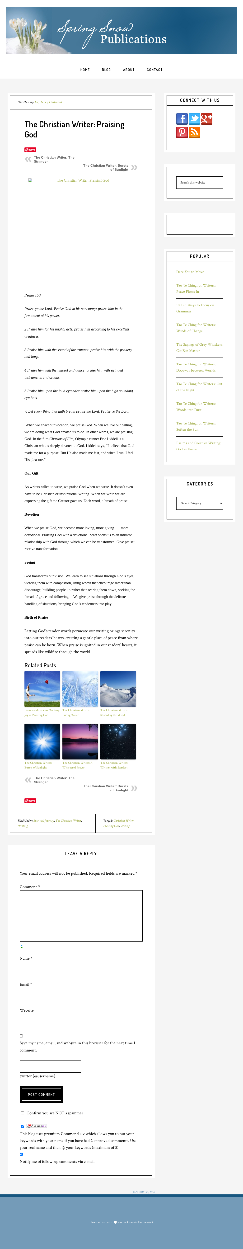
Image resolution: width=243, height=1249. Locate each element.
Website (27, 1010)
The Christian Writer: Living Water (76, 712)
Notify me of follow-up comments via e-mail (57, 1161)
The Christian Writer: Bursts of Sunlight (38, 765)
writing (125, 826)
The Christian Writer (68, 821)
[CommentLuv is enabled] (36, 1126)
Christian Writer (123, 821)
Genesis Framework (140, 1222)
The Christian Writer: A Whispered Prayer (77, 765)
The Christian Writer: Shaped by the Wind (114, 712)
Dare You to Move (190, 271)
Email (26, 984)
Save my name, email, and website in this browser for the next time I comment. (77, 1046)
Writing (23, 826)
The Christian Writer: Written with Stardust (114, 765)
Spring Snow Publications (121, 30)
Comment (30, 887)
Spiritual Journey (43, 821)
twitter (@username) (37, 1076)
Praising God (111, 826)
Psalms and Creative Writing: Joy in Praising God (42, 712)
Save (32, 149)
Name (26, 958)
